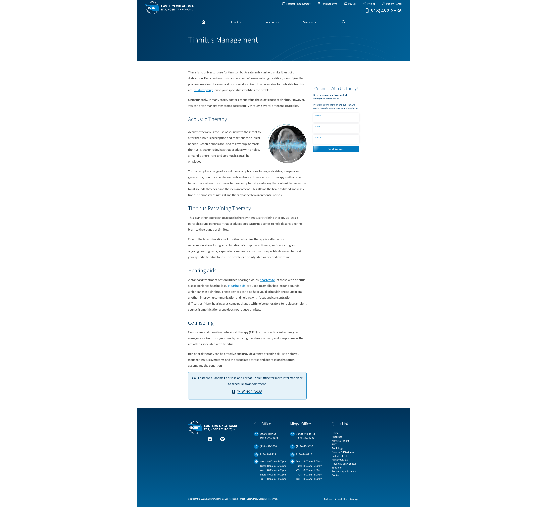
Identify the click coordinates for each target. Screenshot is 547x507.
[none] (236, 22)
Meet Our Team (340, 440)
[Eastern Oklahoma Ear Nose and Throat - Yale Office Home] (165, 8)
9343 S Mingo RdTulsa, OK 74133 (305, 435)
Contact (336, 475)
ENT (334, 444)
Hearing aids (236, 286)
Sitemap (354, 499)
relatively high (203, 90)
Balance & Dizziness (343, 452)
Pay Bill (352, 3)
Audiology (337, 448)
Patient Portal (394, 3)
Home (335, 432)
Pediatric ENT (339, 456)
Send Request (336, 149)
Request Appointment (298, 3)
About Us (337, 436)
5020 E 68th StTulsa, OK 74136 (269, 435)
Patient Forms (329, 3)
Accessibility (340, 499)
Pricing (371, 3)
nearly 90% (267, 280)
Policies (328, 499)
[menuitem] (203, 22)
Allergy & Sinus (340, 459)
